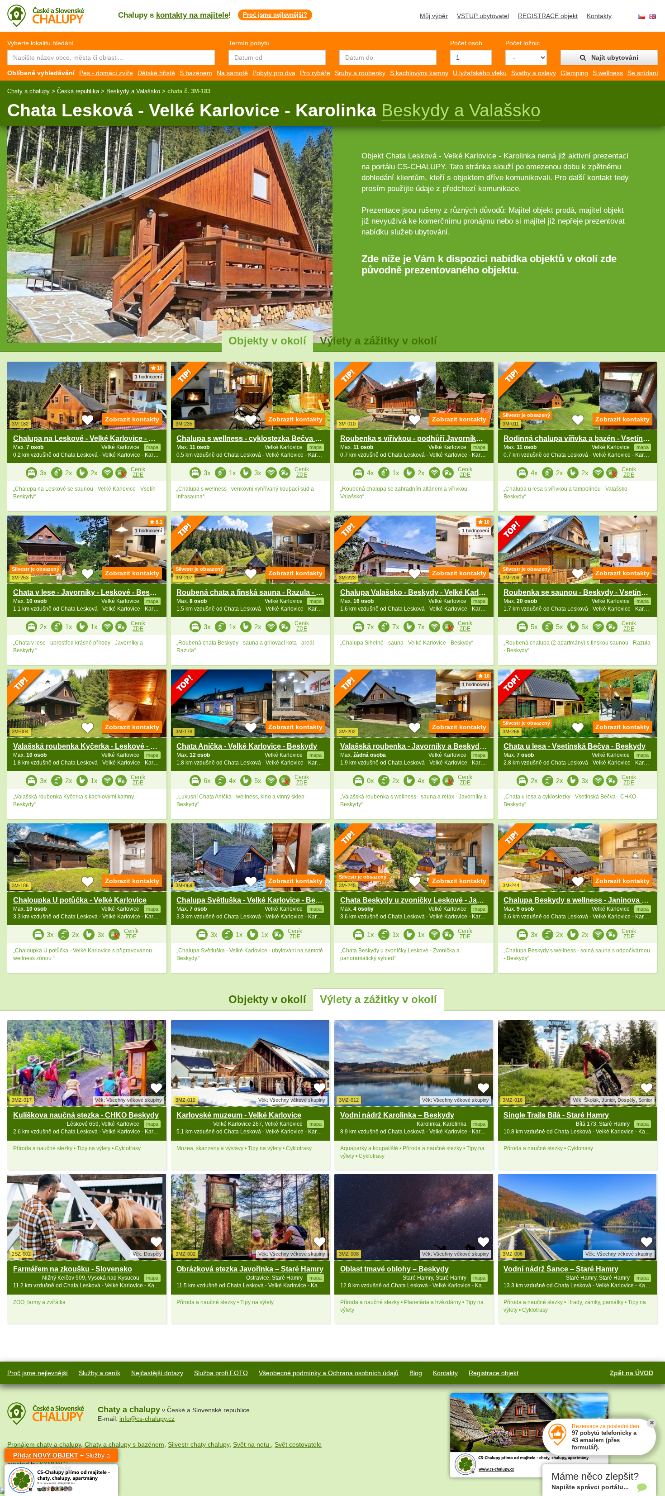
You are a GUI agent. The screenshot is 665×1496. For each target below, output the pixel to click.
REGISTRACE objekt (548, 15)
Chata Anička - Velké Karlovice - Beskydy (246, 746)
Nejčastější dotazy (157, 1373)
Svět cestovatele (298, 1444)
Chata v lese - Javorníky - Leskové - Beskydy (89, 592)
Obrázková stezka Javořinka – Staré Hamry (249, 1269)
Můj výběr (434, 15)
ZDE (138, 475)
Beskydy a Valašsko (133, 91)
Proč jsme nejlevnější (37, 1373)
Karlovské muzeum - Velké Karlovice (238, 1115)
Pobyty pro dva (273, 72)
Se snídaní (642, 72)
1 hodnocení (148, 376)
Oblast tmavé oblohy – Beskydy (394, 1269)
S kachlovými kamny (419, 72)
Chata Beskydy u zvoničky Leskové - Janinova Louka (432, 900)
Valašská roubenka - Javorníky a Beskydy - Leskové (429, 746)
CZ (641, 16)
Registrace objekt (493, 1373)
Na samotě (232, 72)
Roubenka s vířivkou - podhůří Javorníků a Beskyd (427, 438)
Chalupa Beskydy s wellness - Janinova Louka (583, 900)
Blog (415, 1373)
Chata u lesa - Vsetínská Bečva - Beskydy (575, 746)
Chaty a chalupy (28, 91)
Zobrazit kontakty (132, 419)
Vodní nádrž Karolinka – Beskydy (397, 1115)
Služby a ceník (99, 1373)
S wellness (608, 72)
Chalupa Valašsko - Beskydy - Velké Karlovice (418, 592)
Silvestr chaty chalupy (198, 1444)
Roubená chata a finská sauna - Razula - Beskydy (261, 592)
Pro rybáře (315, 72)
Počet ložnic (522, 43)
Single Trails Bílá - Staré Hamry (556, 1115)
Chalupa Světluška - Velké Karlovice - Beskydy (256, 900)
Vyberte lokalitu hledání (40, 43)
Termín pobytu (249, 43)
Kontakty (599, 15)
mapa (152, 1124)
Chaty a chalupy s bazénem (124, 1444)
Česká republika (78, 91)
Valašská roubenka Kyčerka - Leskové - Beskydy (96, 746)
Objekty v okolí (267, 341)
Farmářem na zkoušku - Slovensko (72, 1269)
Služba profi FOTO (221, 1373)
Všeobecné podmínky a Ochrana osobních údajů (329, 1373)
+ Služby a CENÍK (61, 1457)
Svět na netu (252, 1444)
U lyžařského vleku (480, 72)
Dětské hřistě (156, 72)
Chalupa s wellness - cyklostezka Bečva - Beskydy (262, 438)
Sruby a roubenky (360, 72)
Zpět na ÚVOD (631, 1373)
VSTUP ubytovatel (483, 15)
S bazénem (196, 72)
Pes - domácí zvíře (106, 72)
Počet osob (466, 43)
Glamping (574, 72)
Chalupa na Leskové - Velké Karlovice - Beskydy (96, 438)
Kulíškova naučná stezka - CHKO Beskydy (86, 1115)
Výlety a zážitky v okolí (378, 341)
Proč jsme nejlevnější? (275, 14)
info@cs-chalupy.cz (147, 1418)
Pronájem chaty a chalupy (44, 1444)
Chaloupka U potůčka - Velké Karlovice (80, 900)
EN (652, 16)
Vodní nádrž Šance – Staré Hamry (561, 1269)
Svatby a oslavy (533, 72)
